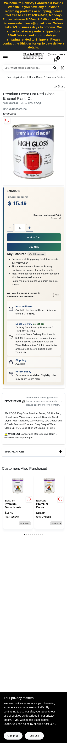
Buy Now (34, 246)
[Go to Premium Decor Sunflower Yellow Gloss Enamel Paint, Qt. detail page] (49, 485)
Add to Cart (34, 237)
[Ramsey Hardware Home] (33, 56)
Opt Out (34, 735)
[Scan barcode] (62, 68)
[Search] (54, 67)
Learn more (34, 378)
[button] (55, 54)
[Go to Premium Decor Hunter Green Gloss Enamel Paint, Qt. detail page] (18, 485)
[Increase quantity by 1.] (29, 228)
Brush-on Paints (54, 77)
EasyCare (9, 113)
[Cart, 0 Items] (55, 60)
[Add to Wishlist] (7, 121)
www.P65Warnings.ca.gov (18, 437)
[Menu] (5, 56)
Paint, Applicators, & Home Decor (25, 77)
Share (61, 86)
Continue (13, 735)
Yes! (57, 295)
